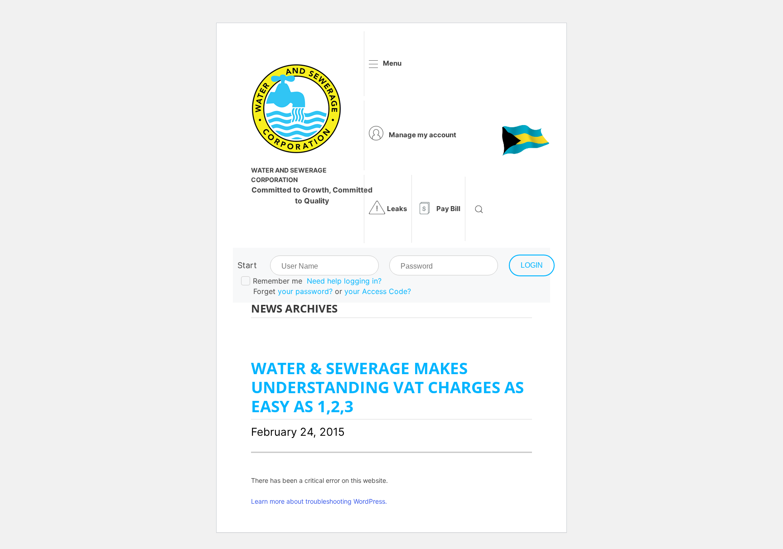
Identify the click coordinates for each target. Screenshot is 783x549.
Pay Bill (448, 208)
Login (532, 265)
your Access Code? (377, 291)
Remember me (277, 280)
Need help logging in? (344, 280)
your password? (305, 291)
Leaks (397, 208)
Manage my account (422, 134)
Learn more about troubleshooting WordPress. (319, 501)
